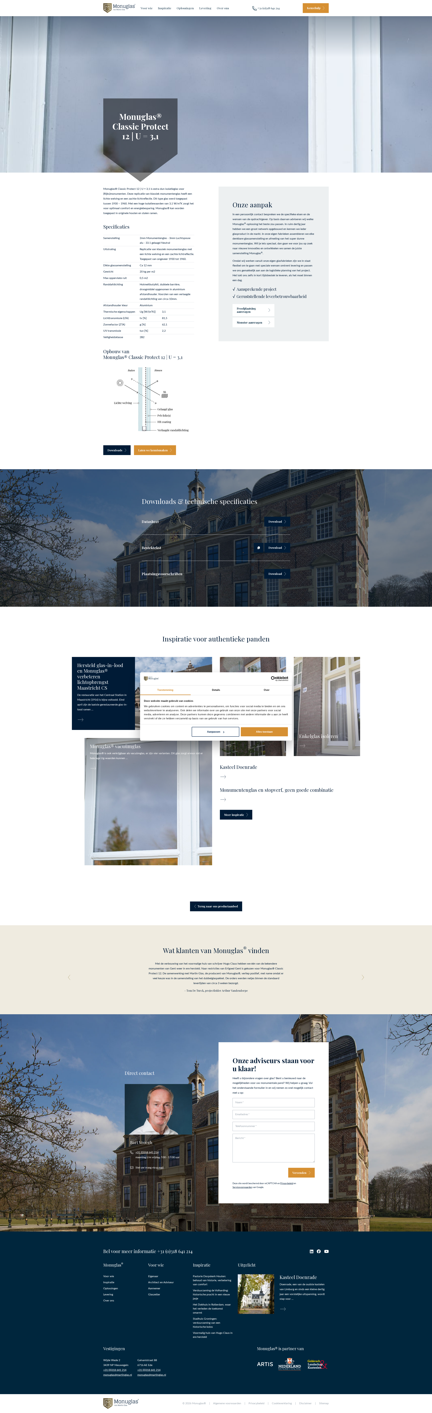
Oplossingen (185, 8)
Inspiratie (164, 8)
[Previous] (70, 977)
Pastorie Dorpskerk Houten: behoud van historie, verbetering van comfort (212, 1280)
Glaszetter (154, 1294)
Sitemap (324, 1403)
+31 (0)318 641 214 (268, 8)
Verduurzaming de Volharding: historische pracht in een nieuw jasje (211, 1294)
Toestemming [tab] (165, 689)
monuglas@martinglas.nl (117, 1375)
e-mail (160, 1167)
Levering (205, 8)
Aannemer (154, 1288)
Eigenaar (153, 1276)
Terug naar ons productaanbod (218, 906)
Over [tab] (266, 689)
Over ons (223, 8)
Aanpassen (213, 731)
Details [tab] (216, 689)
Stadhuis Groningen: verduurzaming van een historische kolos (206, 1322)
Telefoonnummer (245, 1126)
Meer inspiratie (234, 815)
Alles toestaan (264, 731)
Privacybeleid (286, 1183)
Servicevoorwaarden (242, 1187)
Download (275, 521)
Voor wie (147, 8)
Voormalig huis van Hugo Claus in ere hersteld (213, 1335)
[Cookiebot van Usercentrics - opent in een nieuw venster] (273, 678)
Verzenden (299, 1173)
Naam (238, 1102)
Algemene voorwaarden (227, 1403)
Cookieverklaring (282, 1403)
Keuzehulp (313, 8)
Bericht (239, 1138)
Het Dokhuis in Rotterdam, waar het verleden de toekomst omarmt (212, 1308)
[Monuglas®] (119, 8)
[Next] (361, 977)
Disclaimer (305, 1403)
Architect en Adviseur (161, 1282)
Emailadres (241, 1114)
